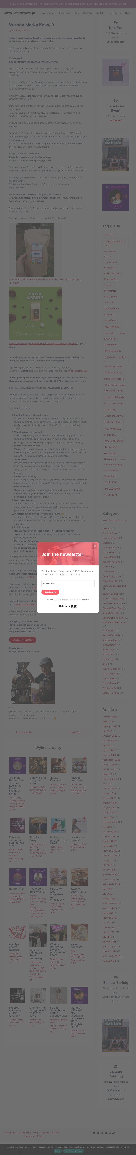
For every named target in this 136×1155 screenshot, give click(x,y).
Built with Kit (68, 606)
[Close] (94, 546)
